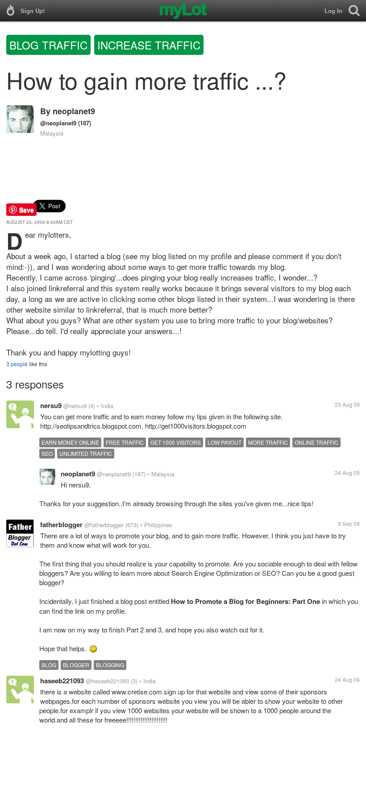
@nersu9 (75, 405)
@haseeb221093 (107, 681)
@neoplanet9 (58, 123)
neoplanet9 (74, 111)
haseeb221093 (62, 681)
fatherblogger (61, 524)
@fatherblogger (104, 524)
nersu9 (51, 405)
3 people (17, 364)
